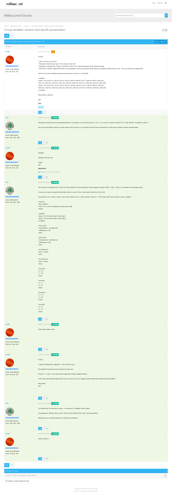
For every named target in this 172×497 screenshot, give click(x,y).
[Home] (14, 4)
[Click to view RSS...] (43, 41)
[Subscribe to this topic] (166, 30)
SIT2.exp (42, 172)
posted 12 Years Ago (44, 51)
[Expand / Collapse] (166, 471)
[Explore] (166, 3)
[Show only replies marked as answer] (163, 30)
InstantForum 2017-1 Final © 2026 (89, 488)
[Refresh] (165, 475)
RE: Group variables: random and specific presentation (47, 26)
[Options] (165, 51)
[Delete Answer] (47, 142)
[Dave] (10, 125)
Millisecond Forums (16, 26)
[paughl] (10, 59)
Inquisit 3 (26, 26)
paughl (8, 51)
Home (6, 26)
